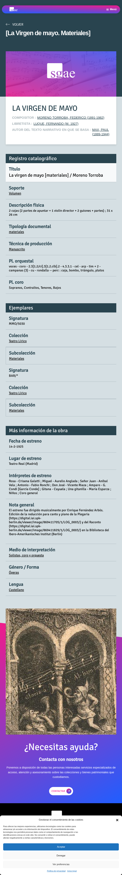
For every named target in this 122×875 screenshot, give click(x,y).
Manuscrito (17, 249)
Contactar (58, 791)
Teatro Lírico (18, 341)
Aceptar (61, 846)
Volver (17, 24)
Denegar (61, 855)
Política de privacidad (56, 871)
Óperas (14, 572)
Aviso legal (72, 871)
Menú (113, 9)
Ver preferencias (61, 864)
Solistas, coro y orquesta (26, 555)
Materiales (16, 358)
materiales (16, 232)
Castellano (16, 590)
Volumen (15, 193)
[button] (117, 819)
